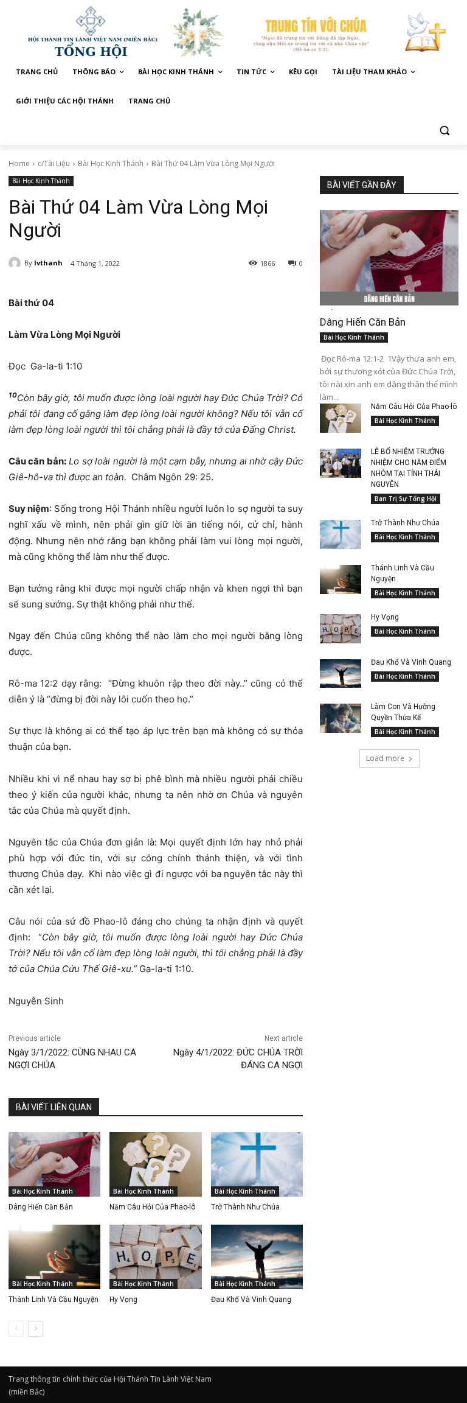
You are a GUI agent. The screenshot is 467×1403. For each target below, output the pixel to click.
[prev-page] (16, 1329)
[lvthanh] (16, 263)
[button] (444, 130)
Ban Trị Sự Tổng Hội (406, 498)
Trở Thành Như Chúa (245, 1207)
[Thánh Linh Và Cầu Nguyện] (54, 1257)
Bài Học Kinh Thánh (111, 163)
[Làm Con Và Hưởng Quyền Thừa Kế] (340, 718)
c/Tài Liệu (54, 163)
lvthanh (48, 262)
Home (19, 163)
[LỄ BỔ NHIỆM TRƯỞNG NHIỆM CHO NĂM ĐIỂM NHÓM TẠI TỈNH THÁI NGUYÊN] (340, 463)
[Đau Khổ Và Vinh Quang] (257, 1257)
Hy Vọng (124, 1299)
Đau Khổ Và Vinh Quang (252, 1299)
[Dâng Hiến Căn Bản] (54, 1164)
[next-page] (35, 1329)
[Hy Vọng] (155, 1257)
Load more (385, 758)
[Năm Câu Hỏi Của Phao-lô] (155, 1164)
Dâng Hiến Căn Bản (41, 1207)
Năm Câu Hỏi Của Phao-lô (152, 1207)
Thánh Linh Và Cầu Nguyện (54, 1299)
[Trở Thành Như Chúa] (257, 1164)
